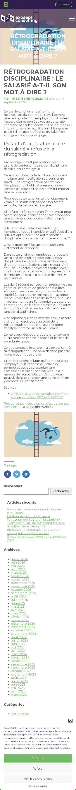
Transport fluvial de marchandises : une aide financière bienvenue (36, 524)
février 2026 (20, 576)
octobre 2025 (21, 589)
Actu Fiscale (20, 714)
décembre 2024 (23, 623)
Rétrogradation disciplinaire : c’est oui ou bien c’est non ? (37, 405)
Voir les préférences (38, 778)
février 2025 (20, 617)
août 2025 (18, 596)
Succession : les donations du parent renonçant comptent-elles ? (34, 531)
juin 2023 (18, 684)
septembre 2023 (23, 674)
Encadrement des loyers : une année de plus (36, 538)
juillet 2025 (19, 600)
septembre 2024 (23, 633)
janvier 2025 (20, 620)
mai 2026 (18, 566)
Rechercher (13, 486)
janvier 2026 (20, 579)
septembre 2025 (23, 593)
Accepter (38, 758)
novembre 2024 (23, 627)
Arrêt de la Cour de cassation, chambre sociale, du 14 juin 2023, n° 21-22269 (39, 395)
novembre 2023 (23, 667)
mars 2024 (19, 654)
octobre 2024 (21, 630)
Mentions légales (38, 786)
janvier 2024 (20, 661)
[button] (70, 721)
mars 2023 (19, 695)
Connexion (64, 4)
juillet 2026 (19, 559)
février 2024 (20, 657)
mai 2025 (18, 606)
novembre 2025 (23, 586)
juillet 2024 (19, 640)
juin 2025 (18, 603)
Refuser (38, 768)
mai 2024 (18, 647)
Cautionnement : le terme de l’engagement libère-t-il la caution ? (33, 517)
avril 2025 (18, 610)
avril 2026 (18, 569)
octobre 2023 (21, 671)
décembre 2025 (23, 583)
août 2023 (19, 678)
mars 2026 (19, 572)
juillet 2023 (19, 681)
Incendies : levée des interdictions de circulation (34, 511)
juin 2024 (18, 644)
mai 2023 (18, 688)
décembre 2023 (23, 664)
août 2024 (19, 637)
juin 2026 (18, 562)
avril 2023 (18, 691)
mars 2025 (19, 613)
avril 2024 (18, 650)
